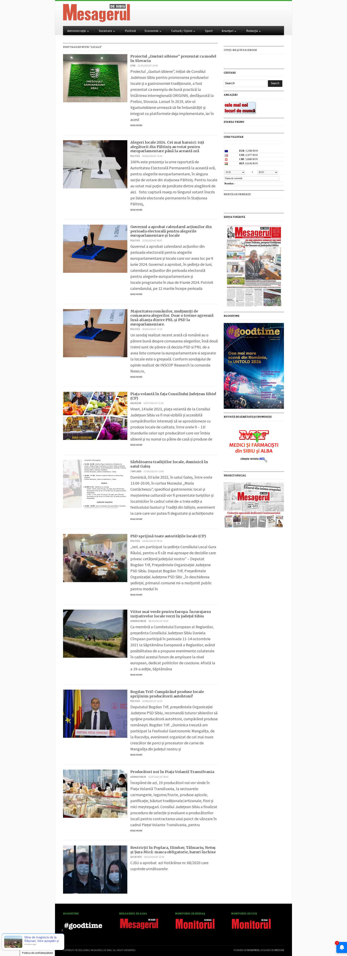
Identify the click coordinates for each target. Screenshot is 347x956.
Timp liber (135, 471)
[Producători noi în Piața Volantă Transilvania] (95, 793)
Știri (132, 65)
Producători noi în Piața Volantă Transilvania (172, 771)
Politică (130, 31)
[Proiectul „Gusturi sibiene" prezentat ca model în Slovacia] (95, 77)
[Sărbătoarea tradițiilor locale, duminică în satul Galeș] (95, 483)
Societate (105, 31)
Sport (209, 31)
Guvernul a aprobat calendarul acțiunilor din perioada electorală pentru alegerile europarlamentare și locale (171, 231)
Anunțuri (227, 31)
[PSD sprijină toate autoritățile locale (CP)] (95, 557)
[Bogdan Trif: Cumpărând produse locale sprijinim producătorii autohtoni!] (95, 713)
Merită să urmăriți (237, 194)
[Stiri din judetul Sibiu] (96, 12)
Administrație (76, 31)
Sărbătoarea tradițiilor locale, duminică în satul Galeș (169, 464)
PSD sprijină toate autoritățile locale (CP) (168, 536)
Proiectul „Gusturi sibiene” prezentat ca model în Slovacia (173, 58)
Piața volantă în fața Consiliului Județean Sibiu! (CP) (173, 396)
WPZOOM (279, 950)
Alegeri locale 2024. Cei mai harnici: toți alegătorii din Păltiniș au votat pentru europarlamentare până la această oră (167, 146)
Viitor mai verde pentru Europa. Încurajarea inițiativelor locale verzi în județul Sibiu (170, 613)
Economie (151, 31)
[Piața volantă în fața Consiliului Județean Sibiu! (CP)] (95, 415)
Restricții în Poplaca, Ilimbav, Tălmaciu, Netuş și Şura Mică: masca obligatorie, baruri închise (173, 849)
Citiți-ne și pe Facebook (240, 50)
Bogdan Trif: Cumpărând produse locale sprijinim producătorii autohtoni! (167, 693)
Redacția (252, 31)
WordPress (253, 950)
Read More (136, 125)
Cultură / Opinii (181, 31)
